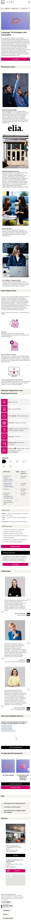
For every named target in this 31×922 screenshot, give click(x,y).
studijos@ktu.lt (12, 851)
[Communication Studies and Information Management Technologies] (23, 766)
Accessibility (6, 910)
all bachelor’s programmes (15, 784)
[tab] (3, 461)
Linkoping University (6, 728)
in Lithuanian (15, 59)
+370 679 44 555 (13, 850)
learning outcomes (15, 546)
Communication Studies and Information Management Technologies (23, 777)
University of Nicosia (6, 726)
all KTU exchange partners (15, 747)
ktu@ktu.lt (6, 899)
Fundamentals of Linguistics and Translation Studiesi (8, 485)
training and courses (15, 787)
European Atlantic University (8, 731)
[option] (8, 767)
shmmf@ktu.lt (12, 867)
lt (9, 2)
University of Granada (6, 725)
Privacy (5, 914)
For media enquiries (8, 918)
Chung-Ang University (6, 729)
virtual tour (17, 871)
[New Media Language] (8, 766)
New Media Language (8, 775)
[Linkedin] (28, 614)
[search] (11, 2)
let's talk (15, 855)
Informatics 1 (6, 489)
